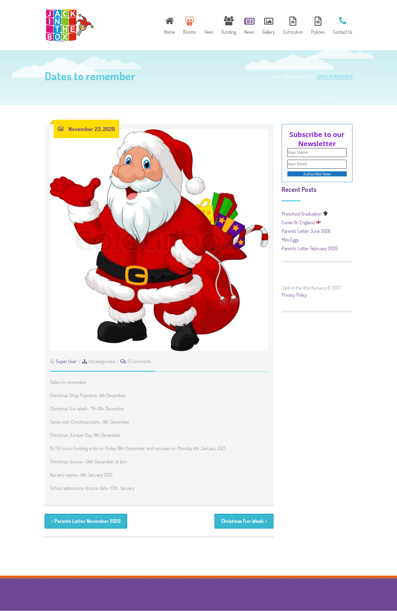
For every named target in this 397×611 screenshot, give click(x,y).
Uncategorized (299, 76)
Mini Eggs (290, 240)
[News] (249, 24)
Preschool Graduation (302, 214)
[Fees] (209, 24)
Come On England (299, 222)
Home (276, 76)
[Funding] (229, 24)
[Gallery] (268, 24)
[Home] (169, 24)
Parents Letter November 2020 (87, 521)
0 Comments (139, 361)
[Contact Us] (340, 24)
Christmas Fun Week (242, 521)
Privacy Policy (294, 295)
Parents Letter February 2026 (310, 248)
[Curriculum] (293, 24)
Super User (66, 361)
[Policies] (318, 24)
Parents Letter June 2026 (306, 231)
